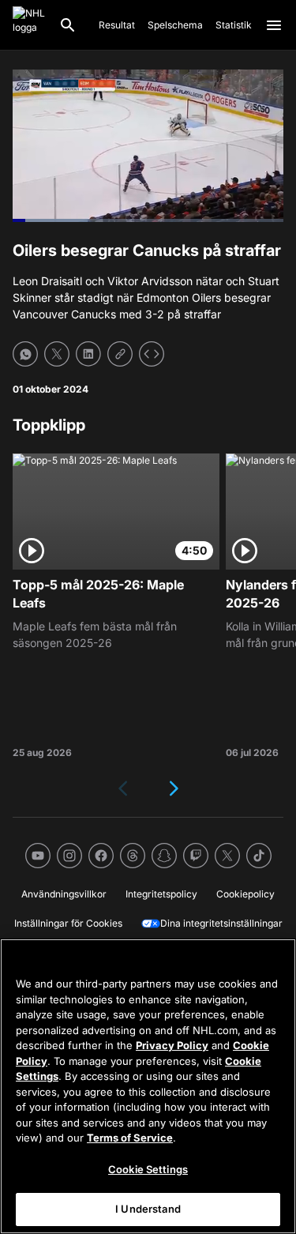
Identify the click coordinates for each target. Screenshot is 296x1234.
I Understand (148, 1208)
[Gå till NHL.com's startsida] (29, 25)
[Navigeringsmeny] (273, 25)
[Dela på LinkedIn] (88, 354)
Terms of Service (130, 1137)
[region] (148, 1086)
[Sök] (67, 25)
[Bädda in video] (151, 354)
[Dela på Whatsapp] (25, 354)
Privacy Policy (172, 1045)
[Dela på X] (56, 354)
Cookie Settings (148, 1169)
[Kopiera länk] (120, 354)
